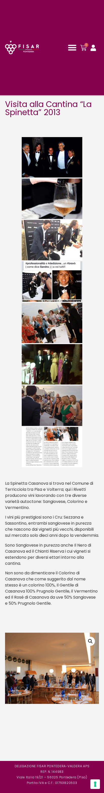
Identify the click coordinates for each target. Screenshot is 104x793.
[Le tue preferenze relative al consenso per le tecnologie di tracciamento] (95, 784)
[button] (72, 47)
